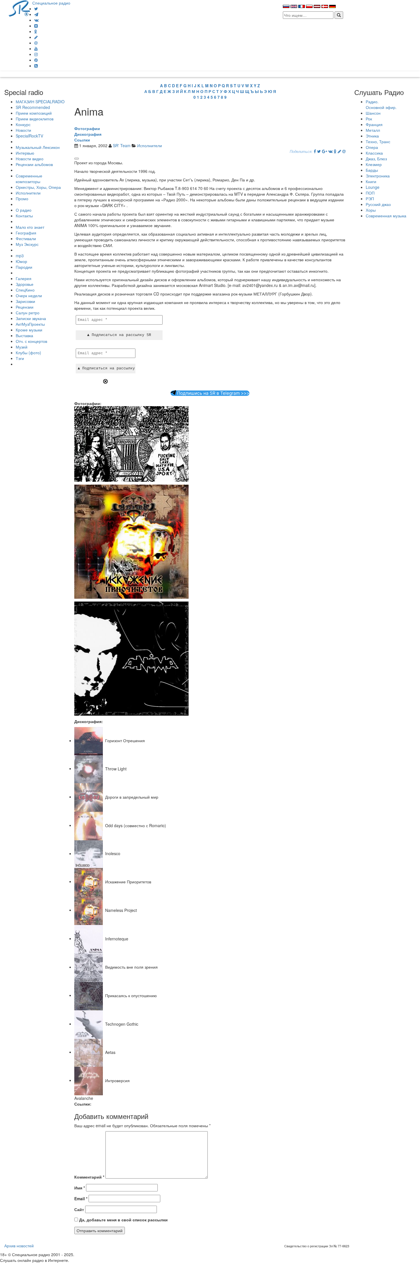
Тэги (20, 358)
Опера (372, 147)
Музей (21, 347)
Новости (23, 130)
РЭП (370, 198)
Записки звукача (31, 318)
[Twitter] (36, 8)
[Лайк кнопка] (76, 158)
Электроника (378, 176)
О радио (23, 210)
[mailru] (36, 43)
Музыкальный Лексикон (38, 147)
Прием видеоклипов (34, 119)
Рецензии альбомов (34, 164)
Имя (79, 1188)
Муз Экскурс (27, 244)
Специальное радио (51, 3)
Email (80, 1198)
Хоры (371, 210)
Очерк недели (29, 295)
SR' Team (122, 145)
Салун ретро (27, 312)
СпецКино (25, 290)
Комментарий (89, 1177)
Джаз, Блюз (376, 158)
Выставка (24, 335)
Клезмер (374, 164)
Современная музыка (386, 215)
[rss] (36, 65)
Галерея (23, 278)
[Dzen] (36, 26)
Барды (372, 170)
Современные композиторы (29, 178)
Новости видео (29, 158)
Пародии (24, 267)
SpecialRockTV (29, 136)
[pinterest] (36, 60)
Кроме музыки (29, 330)
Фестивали (26, 238)
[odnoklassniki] (35, 31)
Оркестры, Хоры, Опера (38, 187)
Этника (372, 136)
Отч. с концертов (31, 341)
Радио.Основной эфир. (381, 104)
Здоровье (24, 284)
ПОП (370, 193)
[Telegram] (36, 14)
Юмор (21, 261)
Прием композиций (34, 113)
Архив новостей (19, 1245)
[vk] (36, 20)
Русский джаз (378, 204)
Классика (374, 153)
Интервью (25, 153)
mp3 (20, 255)
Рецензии (24, 307)
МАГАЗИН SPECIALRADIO (40, 101)
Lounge (372, 187)
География (26, 233)
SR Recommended (33, 107)
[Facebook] (315, 151)
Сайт (79, 1209)
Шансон (373, 113)
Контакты (24, 215)
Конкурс (23, 124)
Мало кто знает (30, 227)
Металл (373, 130)
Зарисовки (25, 301)
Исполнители (28, 193)
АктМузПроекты (30, 324)
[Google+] (324, 151)
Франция (374, 124)
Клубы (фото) (28, 352)
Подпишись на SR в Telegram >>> (212, 393)
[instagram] (36, 54)
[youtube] (36, 48)
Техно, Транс (378, 141)
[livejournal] (36, 37)
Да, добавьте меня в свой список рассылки (123, 1219)
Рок (369, 119)
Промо (22, 198)
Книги (371, 181)
